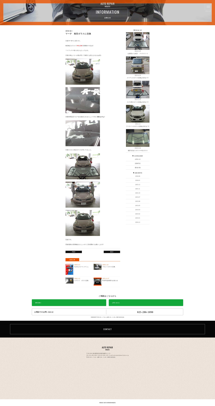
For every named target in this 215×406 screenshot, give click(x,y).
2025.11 (137, 189)
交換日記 (138, 163)
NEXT (112, 252)
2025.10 (137, 193)
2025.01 (137, 218)
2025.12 (137, 184)
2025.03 (137, 210)
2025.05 (137, 205)
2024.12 (137, 222)
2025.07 (137, 197)
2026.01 (137, 180)
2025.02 (137, 214)
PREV (73, 252)
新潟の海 (138, 167)
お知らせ (138, 159)
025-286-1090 (93, 355)
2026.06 (137, 176)
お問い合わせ (116, 302)
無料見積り (38, 302)
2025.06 (137, 201)
